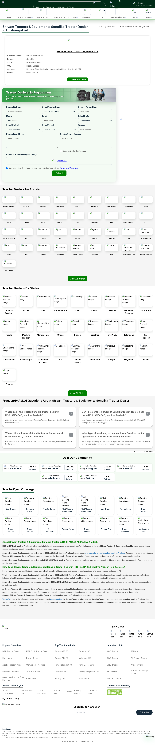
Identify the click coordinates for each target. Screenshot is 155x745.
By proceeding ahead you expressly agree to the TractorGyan (43, 168)
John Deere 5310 (86, 665)
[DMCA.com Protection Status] (114, 692)
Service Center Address (70, 134)
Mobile (9, 116)
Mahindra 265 (84, 678)
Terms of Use (92, 692)
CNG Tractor (112, 665)
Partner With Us (27, 692)
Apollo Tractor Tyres (11, 665)
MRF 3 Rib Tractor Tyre (36, 651)
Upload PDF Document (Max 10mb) (21, 155)
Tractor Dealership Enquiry (139, 672)
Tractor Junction (41, 692)
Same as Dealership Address (74, 151)
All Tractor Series (139, 658)
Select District (12, 125)
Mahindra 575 (84, 658)
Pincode (81, 125)
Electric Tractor (114, 678)
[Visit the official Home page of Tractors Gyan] (23, 628)
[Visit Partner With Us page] (124, 3)
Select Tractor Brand (51, 107)
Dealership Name (13, 107)
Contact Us (57, 692)
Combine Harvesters (35, 665)
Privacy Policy (77, 692)
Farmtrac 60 (84, 651)
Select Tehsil (48, 125)
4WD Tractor (113, 651)
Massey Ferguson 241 (88, 671)
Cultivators (31, 678)
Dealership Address (15, 134)
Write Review (137, 665)
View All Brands (77, 278)
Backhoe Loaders (10, 671)
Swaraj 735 (60, 678)
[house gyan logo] (14, 714)
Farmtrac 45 (60, 671)
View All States (77, 393)
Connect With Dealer (77, 79)
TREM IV (134, 651)
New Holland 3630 (63, 665)
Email (44, 116)
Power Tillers (32, 658)
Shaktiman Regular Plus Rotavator (13, 678)
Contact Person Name (87, 107)
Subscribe (144, 712)
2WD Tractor (113, 658)
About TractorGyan (8, 692)
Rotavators (7, 658)
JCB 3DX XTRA (33, 671)
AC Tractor (112, 671)
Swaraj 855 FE (61, 651)
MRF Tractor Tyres (10, 651)
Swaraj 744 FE (61, 658)
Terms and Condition (69, 168)
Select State (83, 116)
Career (69, 691)
